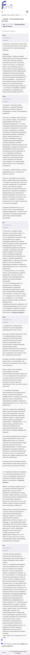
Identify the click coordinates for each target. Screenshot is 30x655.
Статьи (8, 15)
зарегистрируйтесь (7, 646)
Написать (4, 652)
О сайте (17, 15)
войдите (22, 644)
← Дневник (5, 19)
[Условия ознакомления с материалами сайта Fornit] (27, 12)
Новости (4, 15)
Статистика (18, 653)
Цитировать (5, 40)
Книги (12, 15)
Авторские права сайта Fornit (19, 651)
